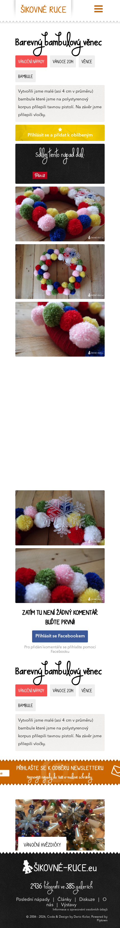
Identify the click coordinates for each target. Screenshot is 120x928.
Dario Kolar (82, 916)
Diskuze (87, 900)
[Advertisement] (60, 425)
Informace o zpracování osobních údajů (80, 909)
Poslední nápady (33, 900)
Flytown (102, 920)
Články (64, 900)
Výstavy (68, 905)
